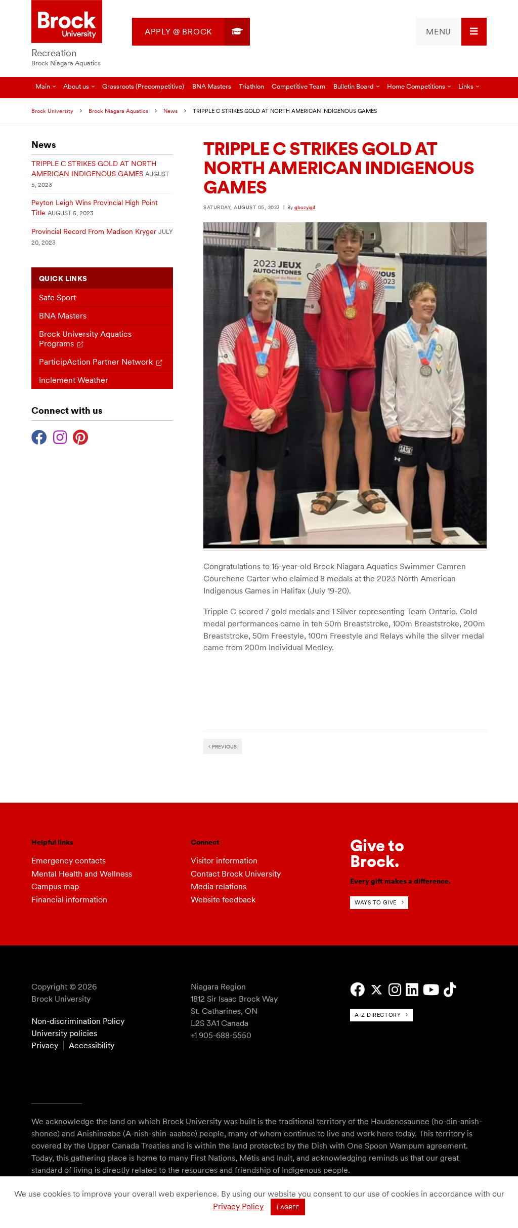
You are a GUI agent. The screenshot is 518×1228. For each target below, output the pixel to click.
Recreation (53, 53)
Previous (223, 746)
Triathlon (251, 86)
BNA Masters (211, 86)
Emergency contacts (68, 860)
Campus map (55, 886)
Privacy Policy (238, 1206)
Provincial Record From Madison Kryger (93, 231)
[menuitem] (191, 32)
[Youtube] (431, 990)
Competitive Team (298, 86)
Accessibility (91, 1045)
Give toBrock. (377, 853)
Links (465, 86)
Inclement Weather (73, 380)
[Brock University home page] (66, 22)
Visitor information (224, 860)
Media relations (218, 886)
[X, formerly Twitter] (376, 990)
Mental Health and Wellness (81, 874)
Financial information (69, 899)
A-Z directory (378, 1014)
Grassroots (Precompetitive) (143, 86)
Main (42, 86)
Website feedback (223, 899)
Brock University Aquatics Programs (85, 338)
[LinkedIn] (412, 990)
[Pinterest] (80, 436)
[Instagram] (60, 436)
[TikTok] (450, 990)
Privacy (44, 1045)
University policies (64, 1033)
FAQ (41, 107)
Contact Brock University (236, 874)
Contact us (71, 107)
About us (76, 86)
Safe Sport (57, 297)
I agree (288, 1207)
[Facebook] (39, 436)
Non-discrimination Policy (77, 1021)
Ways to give (376, 902)
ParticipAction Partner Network (96, 362)
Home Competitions (416, 86)
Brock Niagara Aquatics (66, 63)
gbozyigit (304, 207)
